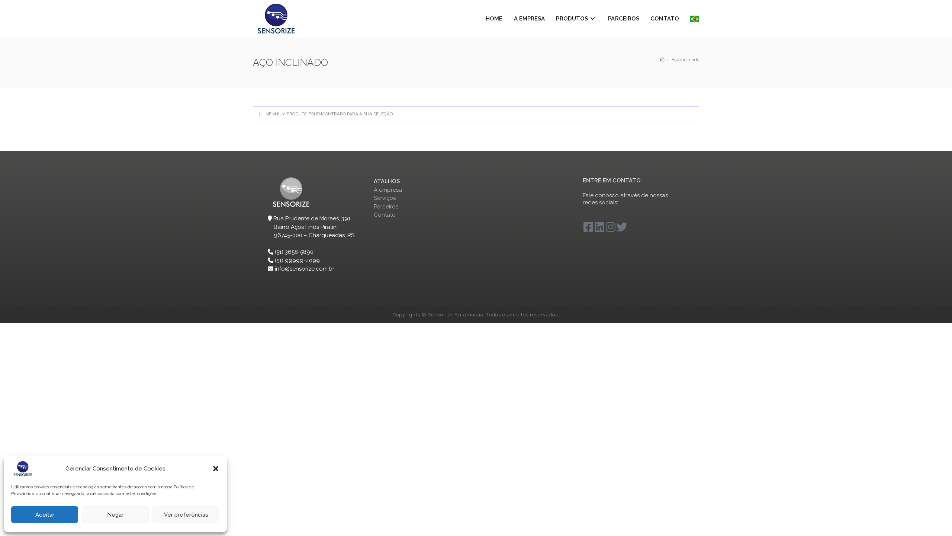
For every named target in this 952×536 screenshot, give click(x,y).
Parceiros (386, 206)
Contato (385, 214)
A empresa (388, 189)
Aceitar (44, 514)
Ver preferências (186, 514)
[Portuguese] (695, 18)
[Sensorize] (662, 59)
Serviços (385, 198)
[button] (215, 468)
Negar (115, 514)
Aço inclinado (685, 59)
